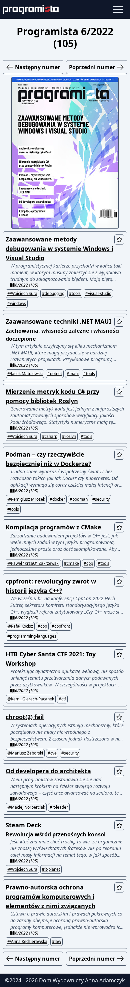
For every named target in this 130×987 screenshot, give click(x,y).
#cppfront (61, 626)
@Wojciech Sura (22, 293)
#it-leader (59, 807)
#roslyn (69, 436)
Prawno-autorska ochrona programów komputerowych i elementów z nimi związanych (50, 896)
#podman (79, 499)
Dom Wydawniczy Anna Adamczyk (82, 980)
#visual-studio (98, 293)
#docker (57, 499)
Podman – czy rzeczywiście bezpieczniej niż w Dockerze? (48, 459)
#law (56, 941)
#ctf (62, 699)
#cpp (88, 563)
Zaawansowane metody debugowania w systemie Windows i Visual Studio (59, 248)
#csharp (49, 436)
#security (101, 499)
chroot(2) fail (25, 717)
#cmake (71, 563)
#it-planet (51, 869)
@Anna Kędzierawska (27, 941)
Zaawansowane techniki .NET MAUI (58, 321)
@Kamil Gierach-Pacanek (30, 699)
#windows (16, 303)
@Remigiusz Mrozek (26, 499)
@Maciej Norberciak (26, 807)
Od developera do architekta (48, 771)
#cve (52, 753)
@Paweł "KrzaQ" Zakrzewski (33, 563)
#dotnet (54, 373)
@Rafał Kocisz (20, 626)
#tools (75, 293)
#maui (73, 373)
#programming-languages (31, 636)
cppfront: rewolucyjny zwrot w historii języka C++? (51, 586)
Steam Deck (23, 825)
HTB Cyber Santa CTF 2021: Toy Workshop (51, 658)
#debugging (53, 293)
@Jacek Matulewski (25, 373)
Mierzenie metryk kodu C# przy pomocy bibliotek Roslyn (52, 396)
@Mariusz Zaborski (25, 753)
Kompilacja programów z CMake (53, 527)
